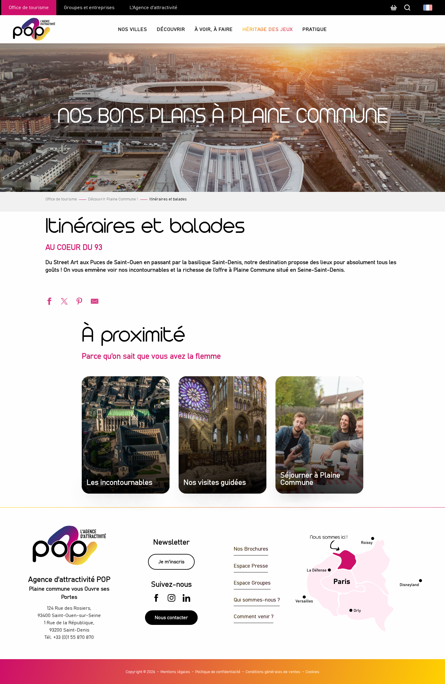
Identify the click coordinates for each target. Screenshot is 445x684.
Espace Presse (251, 566)
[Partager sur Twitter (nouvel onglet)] (64, 302)
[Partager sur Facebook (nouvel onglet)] (48, 302)
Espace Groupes (252, 583)
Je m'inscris (171, 561)
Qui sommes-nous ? (257, 600)
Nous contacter (171, 617)
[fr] (428, 8)
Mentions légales (175, 672)
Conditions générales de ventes (273, 672)
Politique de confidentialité (217, 672)
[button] (428, 8)
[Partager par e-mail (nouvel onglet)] (94, 302)
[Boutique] (393, 10)
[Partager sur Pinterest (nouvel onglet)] (79, 302)
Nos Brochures (251, 549)
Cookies (312, 672)
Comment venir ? (253, 616)
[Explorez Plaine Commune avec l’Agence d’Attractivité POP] (26, 29)
